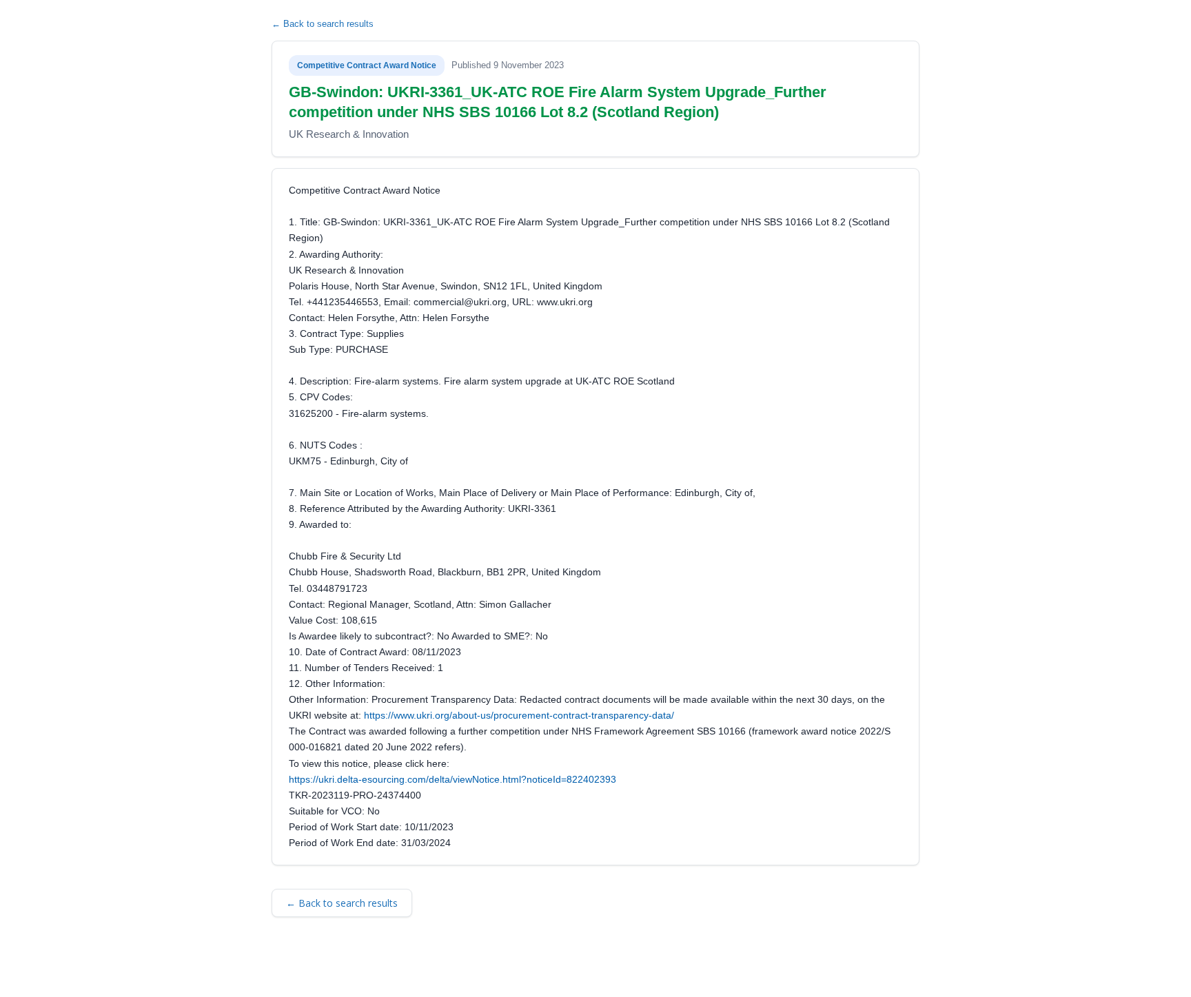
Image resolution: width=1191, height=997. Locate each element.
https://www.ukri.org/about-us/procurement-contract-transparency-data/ (519, 715)
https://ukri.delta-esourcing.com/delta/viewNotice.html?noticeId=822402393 (452, 779)
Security (406, 967)
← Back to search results (323, 24)
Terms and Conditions (333, 967)
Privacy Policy (464, 967)
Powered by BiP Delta (548, 967)
